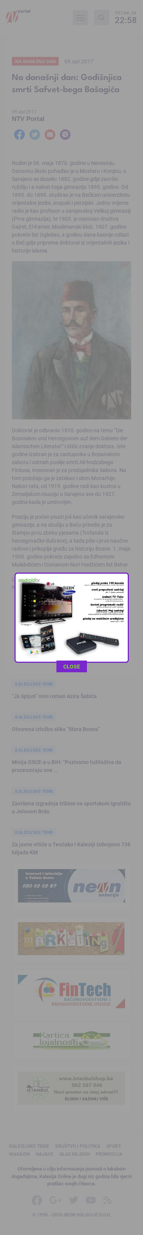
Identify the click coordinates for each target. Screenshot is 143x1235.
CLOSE (71, 666)
